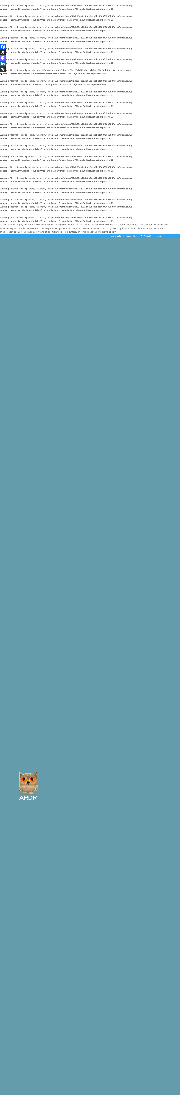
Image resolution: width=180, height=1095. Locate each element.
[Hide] (1, 75)
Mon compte (116, 236)
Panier (135, 236)
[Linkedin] (3, 63)
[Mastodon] (3, 58)
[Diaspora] (3, 69)
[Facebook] (3, 46)
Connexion (157, 236)
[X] (3, 52)
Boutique (127, 236)
